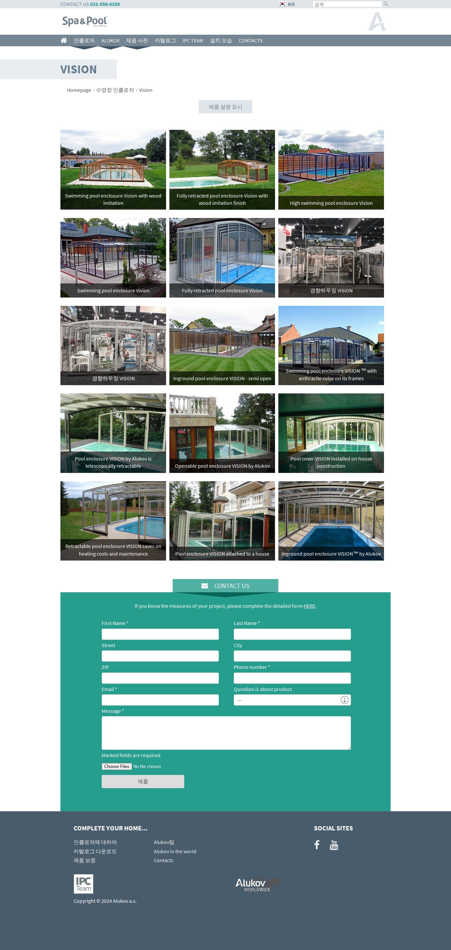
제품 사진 (137, 40)
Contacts (251, 40)
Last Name (245, 623)
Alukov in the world (175, 851)
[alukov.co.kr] (65, 40)
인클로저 (84, 40)
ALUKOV (110, 40)
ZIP (105, 667)
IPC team (193, 40)
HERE (309, 606)
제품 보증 (85, 860)
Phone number (250, 667)
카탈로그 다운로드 (95, 851)
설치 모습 (221, 40)
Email (108, 689)
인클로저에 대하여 (95, 842)
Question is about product (263, 689)
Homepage (79, 90)
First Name (113, 623)
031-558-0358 (105, 4)
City (238, 645)
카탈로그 (165, 40)
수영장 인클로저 (115, 90)
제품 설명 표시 (225, 106)
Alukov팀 (164, 842)
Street (108, 645)
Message (111, 711)
